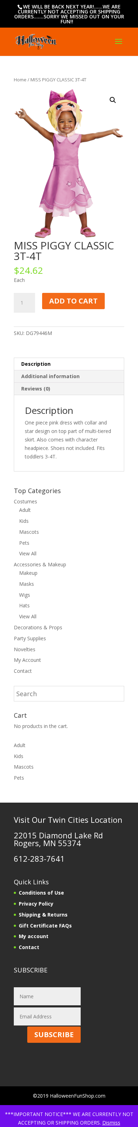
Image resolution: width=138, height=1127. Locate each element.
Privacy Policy (36, 903)
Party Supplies (30, 638)
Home (20, 79)
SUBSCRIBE (54, 1034)
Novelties (24, 649)
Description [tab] (36, 363)
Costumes (25, 501)
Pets (24, 542)
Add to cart (73, 301)
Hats (24, 605)
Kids (24, 521)
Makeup (28, 573)
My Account (27, 660)
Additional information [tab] (50, 376)
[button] (113, 100)
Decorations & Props (38, 627)
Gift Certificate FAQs (45, 925)
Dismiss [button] (111, 1122)
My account (33, 936)
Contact (23, 670)
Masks (26, 583)
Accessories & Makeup (40, 564)
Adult (25, 510)
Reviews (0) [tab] (35, 388)
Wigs (24, 594)
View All (27, 553)
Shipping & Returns (43, 914)
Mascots (29, 531)
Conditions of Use (41, 892)
